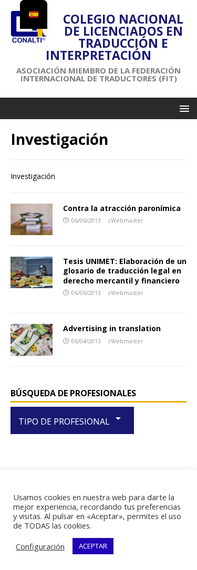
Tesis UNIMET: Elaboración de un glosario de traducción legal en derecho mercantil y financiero (124, 270)
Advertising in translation (112, 328)
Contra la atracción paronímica (122, 208)
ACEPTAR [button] (93, 546)
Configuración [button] (40, 546)
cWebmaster (125, 220)
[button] (182, 107)
